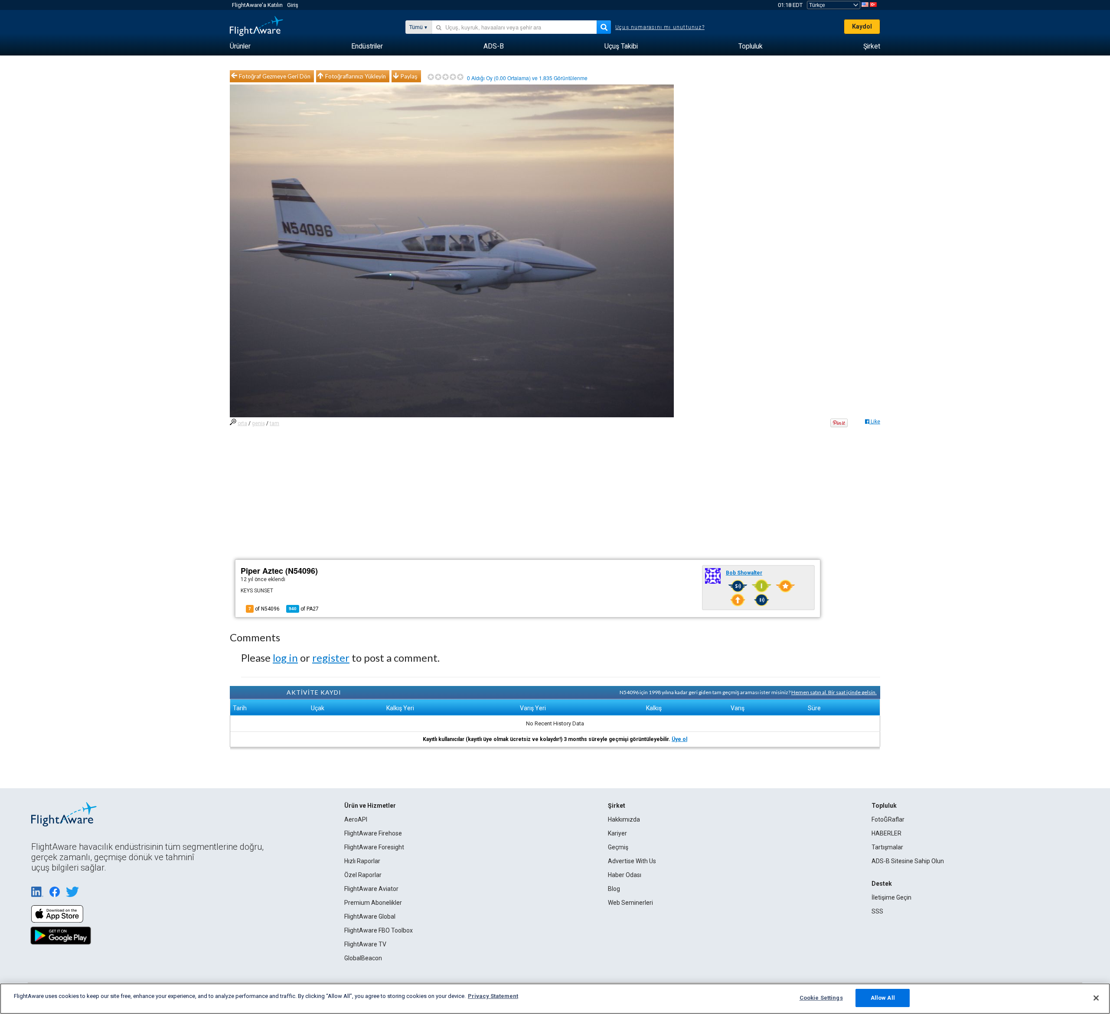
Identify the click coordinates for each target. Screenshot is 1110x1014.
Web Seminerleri (630, 902)
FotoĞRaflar (888, 819)
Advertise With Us (632, 861)
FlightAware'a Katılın (257, 5)
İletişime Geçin (891, 897)
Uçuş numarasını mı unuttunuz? (660, 27)
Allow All (883, 997)
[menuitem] (240, 46)
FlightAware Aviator (371, 888)
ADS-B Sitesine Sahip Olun (908, 861)
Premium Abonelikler (373, 902)
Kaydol (862, 26)
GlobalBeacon (363, 958)
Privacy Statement (493, 996)
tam (274, 423)
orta (242, 423)
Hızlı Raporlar (362, 861)
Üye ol (679, 739)
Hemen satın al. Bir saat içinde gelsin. (834, 692)
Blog (614, 888)
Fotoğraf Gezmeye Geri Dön (274, 76)
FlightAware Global (369, 916)
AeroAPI (355, 819)
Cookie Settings (821, 997)
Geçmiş (618, 847)
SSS (877, 911)
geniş (258, 423)
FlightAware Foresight (374, 847)
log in (285, 657)
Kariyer (617, 833)
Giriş (292, 5)
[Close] (1096, 998)
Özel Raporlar (363, 874)
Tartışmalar (887, 847)
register (330, 657)
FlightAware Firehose (373, 833)
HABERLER (886, 833)
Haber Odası (624, 874)
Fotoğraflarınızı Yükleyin (355, 76)
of (304, 609)
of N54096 (264, 609)
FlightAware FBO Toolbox (378, 930)
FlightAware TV (365, 944)
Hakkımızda (624, 819)
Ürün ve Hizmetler (370, 805)
